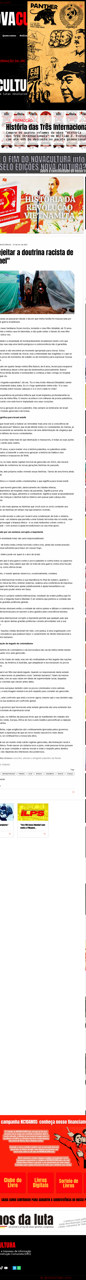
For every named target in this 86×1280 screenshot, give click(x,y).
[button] (81, 6)
